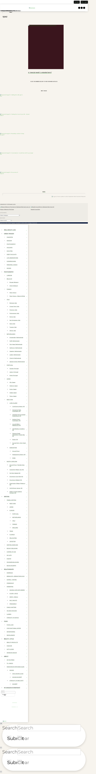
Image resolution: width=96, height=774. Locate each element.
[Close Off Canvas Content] (1, 723)
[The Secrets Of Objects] (9, 180)
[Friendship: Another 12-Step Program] (9, 141)
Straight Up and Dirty (35, 209)
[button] (2, 8)
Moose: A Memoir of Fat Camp (7, 209)
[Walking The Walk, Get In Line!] (9, 102)
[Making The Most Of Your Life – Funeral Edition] (9, 122)
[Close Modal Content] (1, 748)
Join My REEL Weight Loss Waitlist (11, 2)
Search (2, 691)
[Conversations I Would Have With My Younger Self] (9, 160)
